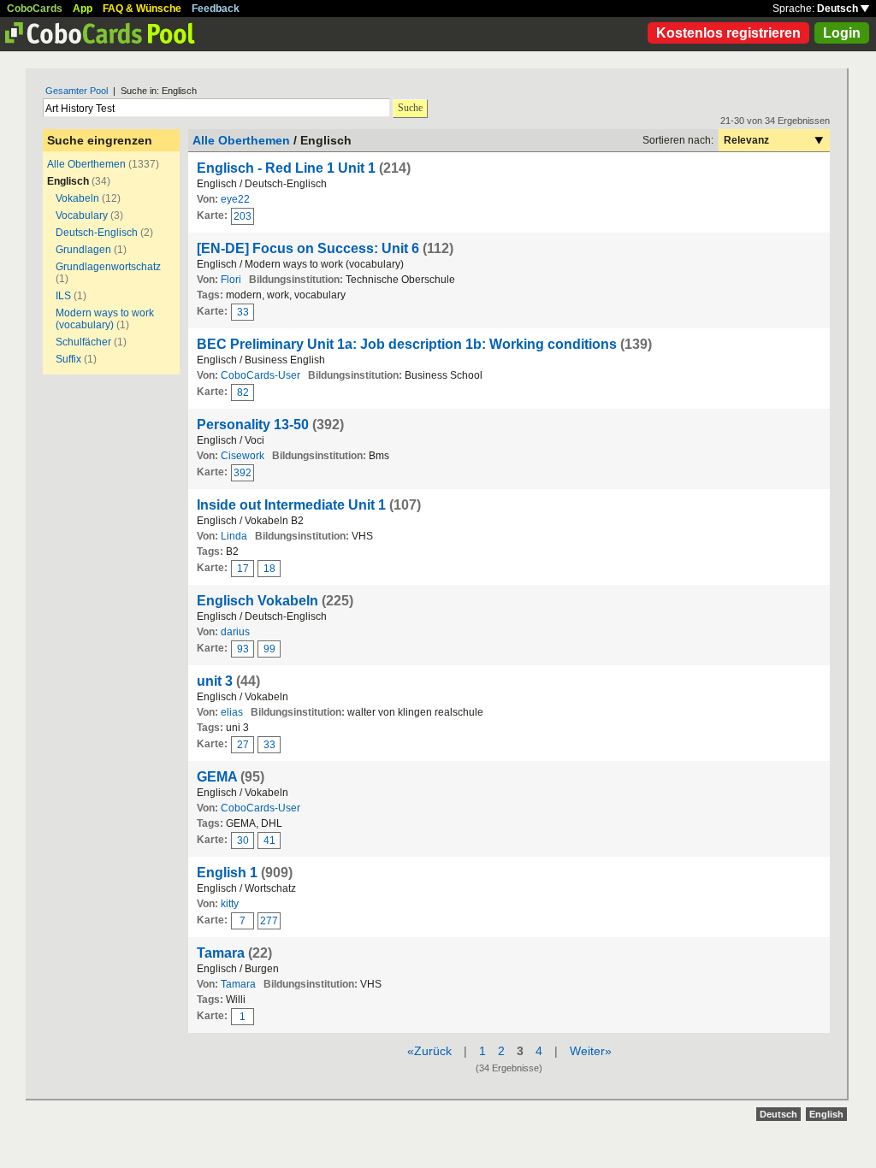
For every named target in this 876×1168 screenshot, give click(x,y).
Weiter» (591, 1051)
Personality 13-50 (253, 424)
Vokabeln (77, 198)
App (82, 9)
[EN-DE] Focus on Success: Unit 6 (308, 248)
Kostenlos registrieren (728, 33)
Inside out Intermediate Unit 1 (291, 505)
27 (243, 745)
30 (243, 841)
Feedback (216, 9)
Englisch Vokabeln (257, 600)
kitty (230, 904)
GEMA (217, 777)
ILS (65, 296)
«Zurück (429, 1051)
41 (269, 841)
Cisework (242, 456)
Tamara (221, 953)
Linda (234, 536)
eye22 (235, 199)
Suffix (68, 359)
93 (243, 649)
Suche (410, 108)
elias (232, 712)
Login (842, 33)
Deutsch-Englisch (97, 233)
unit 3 (215, 681)
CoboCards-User (260, 375)
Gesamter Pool (76, 91)
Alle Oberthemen (86, 164)
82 (243, 392)
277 (269, 921)
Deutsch (839, 9)
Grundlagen (83, 250)
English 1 (227, 872)
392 (243, 473)
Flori (231, 280)
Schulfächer (83, 342)
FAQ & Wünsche (142, 9)
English (826, 1114)
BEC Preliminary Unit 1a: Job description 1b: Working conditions (407, 344)
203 (243, 216)
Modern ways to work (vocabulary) (105, 319)
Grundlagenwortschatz (108, 267)
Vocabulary (82, 215)
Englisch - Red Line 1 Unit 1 (286, 168)
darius (235, 632)
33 (243, 312)
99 (269, 649)
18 (269, 569)
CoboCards (34, 9)
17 (243, 569)
